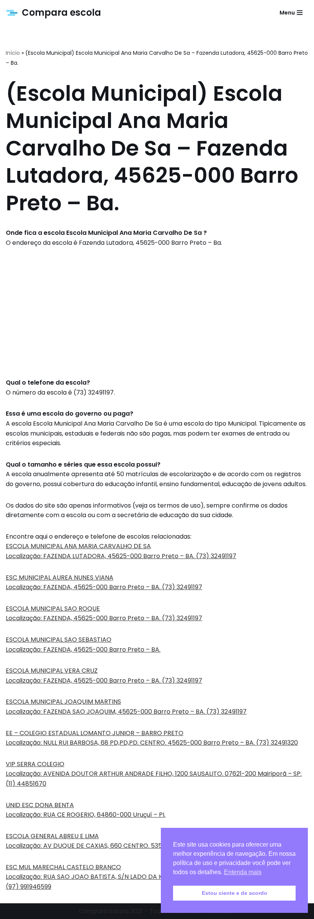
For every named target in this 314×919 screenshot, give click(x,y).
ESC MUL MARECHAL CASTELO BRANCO (63, 867)
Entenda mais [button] (243, 872)
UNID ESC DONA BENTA (40, 805)
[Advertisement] (157, 312)
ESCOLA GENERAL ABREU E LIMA (52, 836)
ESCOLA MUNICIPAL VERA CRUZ (52, 670)
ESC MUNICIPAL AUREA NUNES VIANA (59, 577)
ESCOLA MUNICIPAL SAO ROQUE (53, 608)
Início (13, 53)
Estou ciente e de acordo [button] (234, 893)
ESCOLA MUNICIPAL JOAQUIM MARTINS (63, 701)
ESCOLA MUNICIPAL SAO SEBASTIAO (58, 639)
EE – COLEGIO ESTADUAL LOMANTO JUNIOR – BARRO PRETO (94, 733)
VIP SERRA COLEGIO (35, 764)
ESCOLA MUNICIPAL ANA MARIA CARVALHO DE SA (78, 546)
